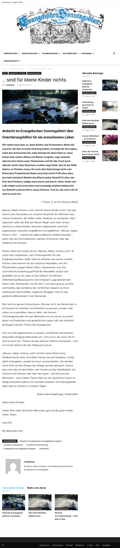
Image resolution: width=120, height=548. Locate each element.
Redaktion (80, 545)
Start (4, 68)
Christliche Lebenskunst (13, 445)
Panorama (86, 53)
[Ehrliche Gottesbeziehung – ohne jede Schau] (66, 502)
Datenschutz (57, 545)
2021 (5, 73)
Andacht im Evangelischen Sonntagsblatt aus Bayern (41, 441)
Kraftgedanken (88, 158)
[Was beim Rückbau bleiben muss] (39, 502)
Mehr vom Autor (36, 487)
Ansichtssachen (29, 53)
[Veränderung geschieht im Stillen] (110, 106)
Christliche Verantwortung (37, 445)
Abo (97, 545)
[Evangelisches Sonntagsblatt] (60, 27)
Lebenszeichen (10, 53)
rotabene (10, 85)
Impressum (44, 545)
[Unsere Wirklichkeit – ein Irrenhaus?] (110, 140)
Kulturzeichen (70, 53)
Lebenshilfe (44, 448)
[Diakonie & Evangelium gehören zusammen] (13, 502)
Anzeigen (106, 545)
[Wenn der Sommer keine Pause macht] (110, 155)
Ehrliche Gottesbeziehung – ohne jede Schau (66, 516)
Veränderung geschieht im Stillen (88, 105)
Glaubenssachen (50, 53)
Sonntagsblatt (11, 61)
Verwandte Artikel (13, 487)
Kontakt (69, 545)
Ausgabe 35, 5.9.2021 (17, 73)
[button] (114, 53)
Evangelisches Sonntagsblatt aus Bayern (20, 448)
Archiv (90, 545)
